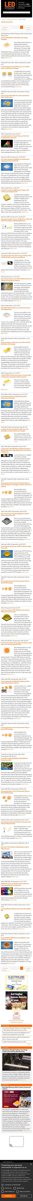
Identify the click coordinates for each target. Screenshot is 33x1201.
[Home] (10, 4)
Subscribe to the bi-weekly (16, 1020)
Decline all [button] (24, 1196)
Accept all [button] (8, 1196)
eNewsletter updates (16, 1022)
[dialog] (16, 1181)
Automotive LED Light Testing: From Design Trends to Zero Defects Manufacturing (16, 1029)
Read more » (8, 57)
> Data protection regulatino (20, 1181)
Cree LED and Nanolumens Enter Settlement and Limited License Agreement (16, 1033)
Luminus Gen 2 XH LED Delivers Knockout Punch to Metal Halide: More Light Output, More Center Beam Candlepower (16, 450)
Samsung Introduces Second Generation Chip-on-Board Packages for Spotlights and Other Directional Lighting (16, 484)
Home (3, 19)
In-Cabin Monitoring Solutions (14, 1042)
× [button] (31, 1164)
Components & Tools (12, 19)
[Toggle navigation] (28, 4)
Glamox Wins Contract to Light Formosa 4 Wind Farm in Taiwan (15, 1038)
